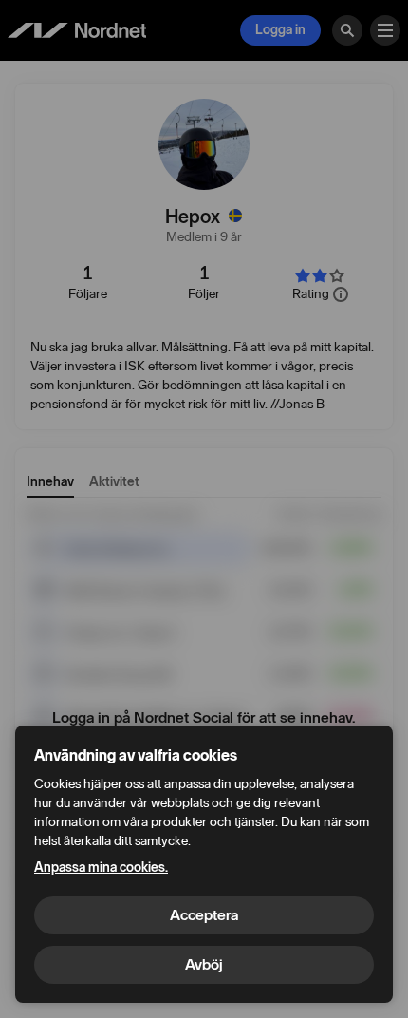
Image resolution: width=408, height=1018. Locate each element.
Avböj (204, 964)
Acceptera (204, 915)
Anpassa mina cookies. (101, 867)
